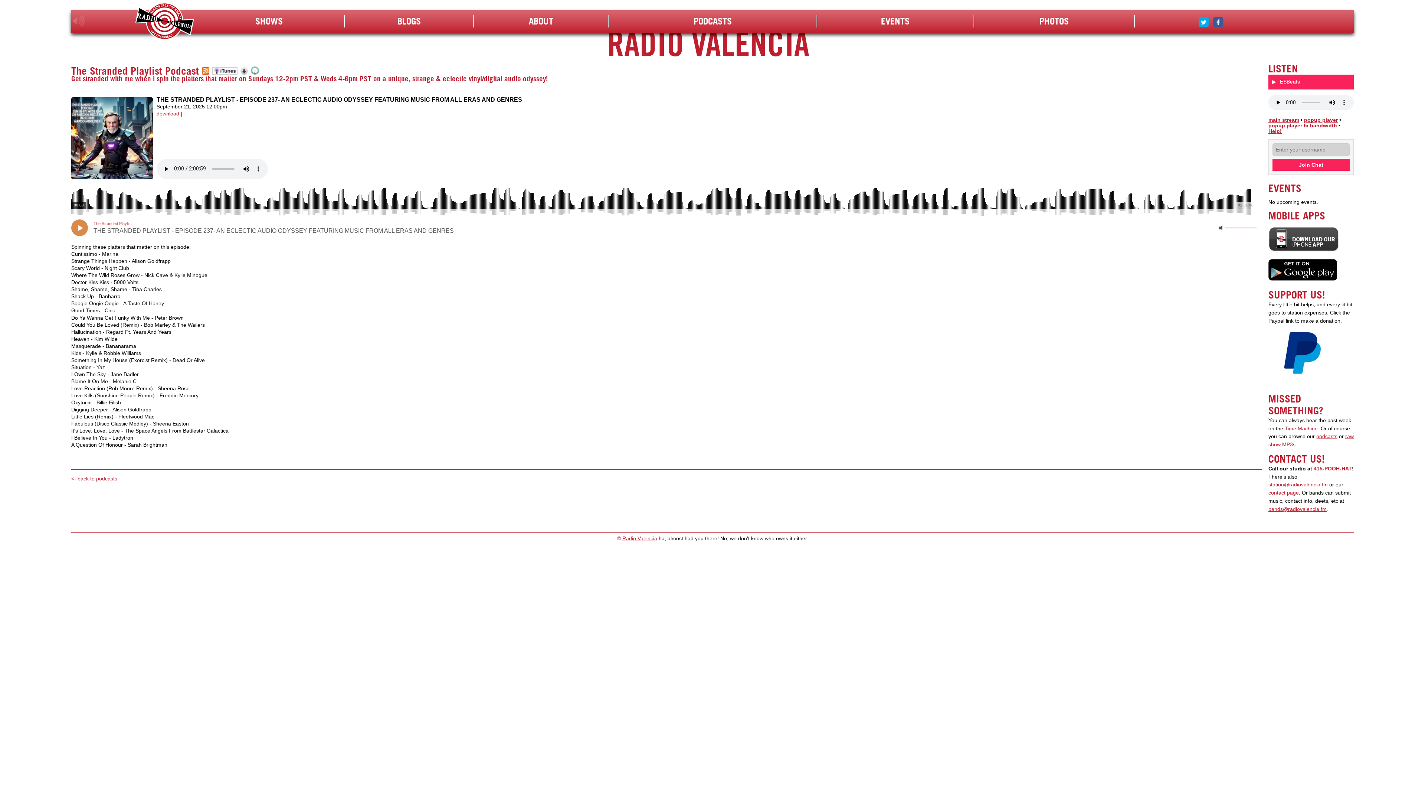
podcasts (1326, 436)
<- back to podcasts (94, 479)
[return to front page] (164, 22)
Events (895, 21)
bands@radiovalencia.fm (1297, 509)
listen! (78, 21)
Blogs (409, 21)
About (541, 21)
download (168, 114)
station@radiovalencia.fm (1298, 485)
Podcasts (713, 21)
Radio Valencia (639, 538)
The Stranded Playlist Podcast (135, 71)
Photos (1054, 21)
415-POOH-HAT (1333, 469)
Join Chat (1311, 165)
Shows (269, 21)
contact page (1283, 493)
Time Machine (1301, 428)
